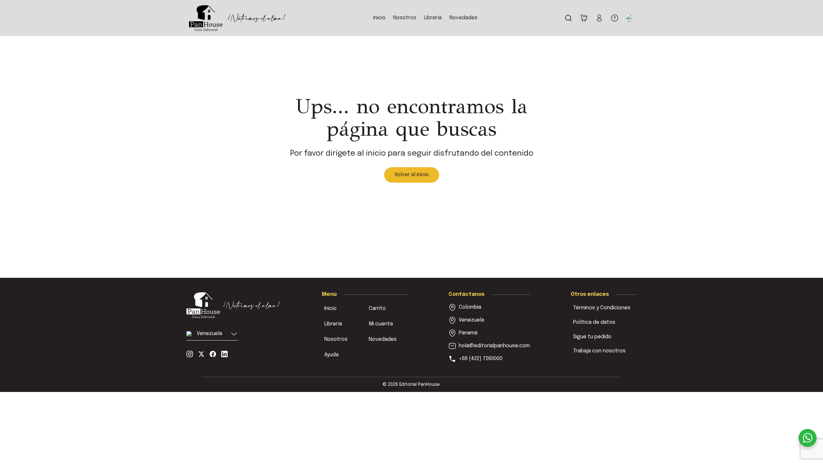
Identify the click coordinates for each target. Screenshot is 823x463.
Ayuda (331, 355)
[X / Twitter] (201, 354)
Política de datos (594, 322)
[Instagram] (189, 354)
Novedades (463, 18)
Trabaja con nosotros (599, 351)
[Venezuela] (233, 305)
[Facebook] (213, 354)
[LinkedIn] (224, 354)
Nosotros (404, 18)
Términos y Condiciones (601, 308)
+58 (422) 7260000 (480, 358)
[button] (630, 18)
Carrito (377, 308)
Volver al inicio (411, 174)
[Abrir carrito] (584, 18)
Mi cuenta (381, 324)
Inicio (379, 18)
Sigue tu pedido (592, 337)
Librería (433, 18)
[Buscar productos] (568, 18)
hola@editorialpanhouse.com (494, 346)
